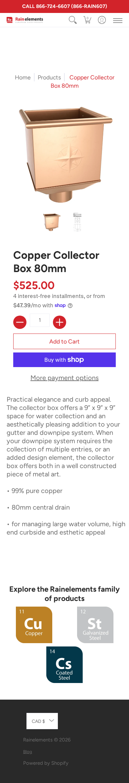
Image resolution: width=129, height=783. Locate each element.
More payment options (64, 378)
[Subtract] (19, 322)
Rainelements (38, 740)
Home (23, 77)
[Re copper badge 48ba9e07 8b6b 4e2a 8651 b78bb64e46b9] (34, 625)
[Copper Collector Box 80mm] (52, 222)
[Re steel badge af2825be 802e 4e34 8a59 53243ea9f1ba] (95, 625)
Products (49, 77)
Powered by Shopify (45, 763)
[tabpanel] (64, 476)
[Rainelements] (25, 20)
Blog (27, 751)
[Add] (59, 322)
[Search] (72, 20)
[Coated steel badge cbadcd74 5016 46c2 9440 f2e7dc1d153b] (64, 664)
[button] (87, 20)
